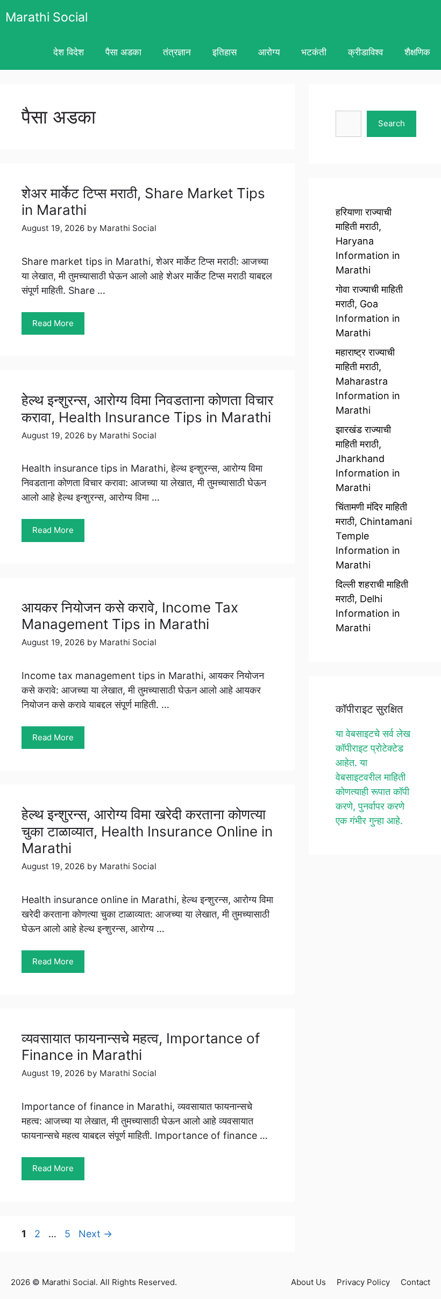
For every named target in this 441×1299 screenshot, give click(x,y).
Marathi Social (46, 17)
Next (95, 1233)
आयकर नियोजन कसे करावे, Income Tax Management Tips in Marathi (130, 615)
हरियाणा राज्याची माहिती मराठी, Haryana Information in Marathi (368, 241)
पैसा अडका (123, 52)
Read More (53, 323)
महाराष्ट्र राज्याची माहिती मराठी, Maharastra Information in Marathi (368, 381)
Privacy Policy (363, 1282)
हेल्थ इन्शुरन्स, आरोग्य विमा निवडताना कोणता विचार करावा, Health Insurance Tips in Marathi (147, 408)
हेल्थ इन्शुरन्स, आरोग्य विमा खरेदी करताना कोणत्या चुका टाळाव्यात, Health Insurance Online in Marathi (147, 831)
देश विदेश (68, 52)
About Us (308, 1282)
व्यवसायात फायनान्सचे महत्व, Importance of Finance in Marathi (141, 1046)
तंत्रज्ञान (177, 52)
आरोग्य (269, 52)
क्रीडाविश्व (365, 52)
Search (391, 123)
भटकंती (313, 52)
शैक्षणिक (417, 52)
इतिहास (224, 52)
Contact (415, 1282)
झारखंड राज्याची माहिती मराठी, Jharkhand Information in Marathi (368, 458)
